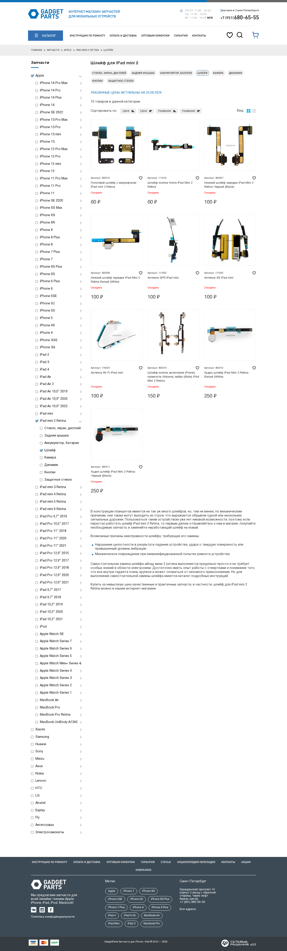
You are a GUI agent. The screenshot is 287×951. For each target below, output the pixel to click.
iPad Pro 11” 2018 (53, 531)
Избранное (143, 869)
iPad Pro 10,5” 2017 (54, 524)
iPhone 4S (47, 325)
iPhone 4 (46, 332)
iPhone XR (47, 222)
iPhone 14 (47, 105)
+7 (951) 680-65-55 (192, 902)
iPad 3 (44, 362)
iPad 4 (44, 369)
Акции (246, 862)
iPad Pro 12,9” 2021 (54, 582)
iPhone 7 (46, 259)
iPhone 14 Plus (51, 97)
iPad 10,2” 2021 (51, 619)
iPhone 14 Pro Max (53, 83)
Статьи (166, 862)
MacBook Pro (50, 707)
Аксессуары (44, 825)
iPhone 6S (47, 274)
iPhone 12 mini (50, 164)
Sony (39, 751)
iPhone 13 (47, 141)
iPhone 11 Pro (50, 186)
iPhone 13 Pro (50, 127)
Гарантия (181, 35)
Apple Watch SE (52, 634)
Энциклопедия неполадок (196, 862)
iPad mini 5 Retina (53, 501)
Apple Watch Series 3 (56, 678)
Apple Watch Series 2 (56, 685)
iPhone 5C (47, 303)
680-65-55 (239, 17)
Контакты (199, 35)
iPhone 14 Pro (50, 90)
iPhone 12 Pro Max (53, 149)
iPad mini (46, 413)
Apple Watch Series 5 (56, 656)
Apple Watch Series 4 (56, 670)
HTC (38, 788)
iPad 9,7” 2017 (50, 590)
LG (37, 795)
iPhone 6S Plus (51, 266)
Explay (40, 810)
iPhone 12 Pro (50, 156)
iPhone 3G (47, 347)
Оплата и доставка (123, 35)
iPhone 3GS (48, 340)
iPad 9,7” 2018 (50, 597)
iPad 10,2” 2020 (51, 612)
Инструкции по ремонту (87, 35)
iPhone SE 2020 (51, 200)
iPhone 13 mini (50, 134)
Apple (39, 75)
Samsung (42, 737)
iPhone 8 (46, 244)
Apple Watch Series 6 (56, 648)
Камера (50, 457)
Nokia (39, 773)
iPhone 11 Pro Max (53, 178)
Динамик (51, 465)
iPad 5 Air (130, 915)
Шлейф (50, 450)
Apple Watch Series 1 (56, 692)
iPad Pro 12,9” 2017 (54, 560)
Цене (126, 111)
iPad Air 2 (47, 384)
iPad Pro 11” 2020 (53, 538)
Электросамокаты (49, 832)
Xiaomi (40, 729)
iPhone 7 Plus (50, 252)
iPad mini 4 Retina (53, 494)
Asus (39, 766)
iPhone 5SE (48, 296)
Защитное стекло (58, 479)
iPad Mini (114, 923)
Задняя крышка (56, 435)
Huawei (40, 744)
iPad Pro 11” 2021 (53, 545)
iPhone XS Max (51, 208)
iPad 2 (44, 354)
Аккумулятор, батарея (61, 443)
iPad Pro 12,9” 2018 (54, 567)
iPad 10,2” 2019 (51, 604)
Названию (164, 111)
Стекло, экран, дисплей (62, 428)
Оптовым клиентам (155, 35)
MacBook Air (49, 700)
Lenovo (40, 780)
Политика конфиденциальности (53, 917)
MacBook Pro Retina (55, 714)
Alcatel (40, 803)
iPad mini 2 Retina (53, 421)
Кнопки (49, 472)
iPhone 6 (46, 288)
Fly (37, 817)
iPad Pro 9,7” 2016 (53, 516)
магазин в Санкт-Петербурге (240, 10)
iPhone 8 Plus (50, 237)
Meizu (39, 758)
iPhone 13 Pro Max (53, 119)
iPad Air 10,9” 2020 (53, 399)
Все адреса (188, 909)
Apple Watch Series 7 (56, 641)
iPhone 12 (47, 171)
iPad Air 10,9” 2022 (53, 406)
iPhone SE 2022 (51, 112)
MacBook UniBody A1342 (59, 722)
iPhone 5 (46, 318)
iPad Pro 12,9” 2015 (54, 553)
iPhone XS (47, 215)
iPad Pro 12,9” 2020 (54, 575)
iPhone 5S (47, 310)
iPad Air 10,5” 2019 (53, 391)
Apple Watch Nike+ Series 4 (60, 663)
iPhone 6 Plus (50, 281)
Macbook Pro (152, 923)
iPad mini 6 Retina (53, 509)
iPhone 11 (47, 193)
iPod (43, 626)
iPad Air (45, 377)
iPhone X (46, 230)
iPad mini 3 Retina (53, 487)
